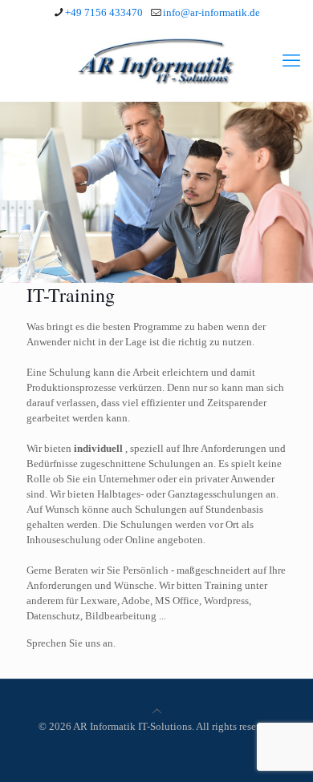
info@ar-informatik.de (211, 12)
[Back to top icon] (157, 711)
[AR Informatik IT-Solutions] (156, 61)
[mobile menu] (291, 61)
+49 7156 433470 (104, 12)
